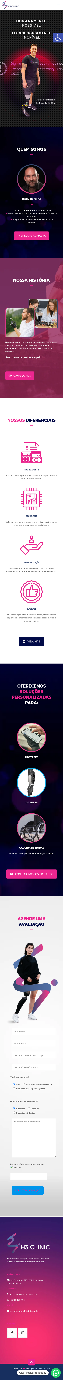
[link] (58, 37)
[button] (56, 1373)
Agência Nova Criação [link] (39, 1368)
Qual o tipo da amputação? (24, 1101)
